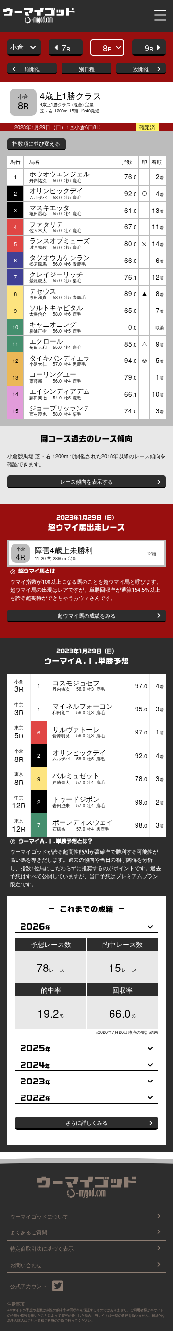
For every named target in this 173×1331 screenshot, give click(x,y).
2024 (35, 1065)
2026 (35, 927)
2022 (35, 1098)
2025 (35, 1048)
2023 (35, 1081)
